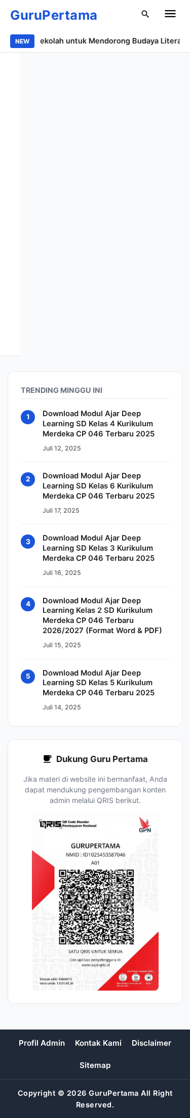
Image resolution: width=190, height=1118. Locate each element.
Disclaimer (151, 1043)
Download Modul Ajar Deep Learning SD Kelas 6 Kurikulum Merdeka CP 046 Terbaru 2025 (99, 486)
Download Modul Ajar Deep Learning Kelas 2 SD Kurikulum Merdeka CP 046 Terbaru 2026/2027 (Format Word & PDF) (102, 616)
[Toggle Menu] (170, 15)
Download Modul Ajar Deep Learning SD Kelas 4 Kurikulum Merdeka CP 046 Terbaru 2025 (99, 423)
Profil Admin (42, 1043)
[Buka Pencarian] (145, 15)
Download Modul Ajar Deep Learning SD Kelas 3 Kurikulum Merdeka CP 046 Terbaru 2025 (99, 548)
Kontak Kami (98, 1043)
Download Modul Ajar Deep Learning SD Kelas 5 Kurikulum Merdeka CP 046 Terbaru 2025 (99, 683)
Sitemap (95, 1065)
